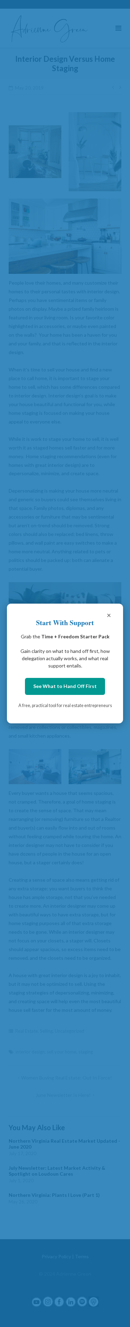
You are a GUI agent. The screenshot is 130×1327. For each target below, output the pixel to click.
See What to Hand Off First (65, 686)
